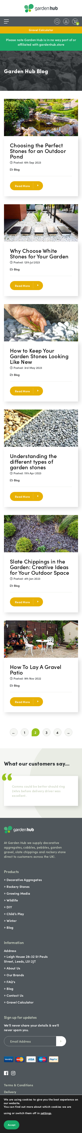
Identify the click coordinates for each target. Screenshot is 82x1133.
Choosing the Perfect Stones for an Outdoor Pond (38, 150)
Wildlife (12, 900)
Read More (22, 186)
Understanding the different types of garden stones (33, 461)
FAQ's (11, 981)
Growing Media (18, 893)
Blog (17, 169)
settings (46, 1113)
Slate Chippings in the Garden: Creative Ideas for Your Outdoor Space (39, 566)
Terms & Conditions (18, 1085)
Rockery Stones (18, 886)
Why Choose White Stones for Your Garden (39, 253)
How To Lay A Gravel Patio (35, 669)
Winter (12, 920)
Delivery (10, 1092)
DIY (9, 907)
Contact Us (15, 995)
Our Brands (15, 975)
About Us (13, 968)
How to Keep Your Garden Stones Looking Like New (39, 355)
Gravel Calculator (41, 30)
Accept (11, 1125)
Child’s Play (15, 913)
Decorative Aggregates (24, 879)
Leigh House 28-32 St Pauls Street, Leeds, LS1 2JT (26, 958)
